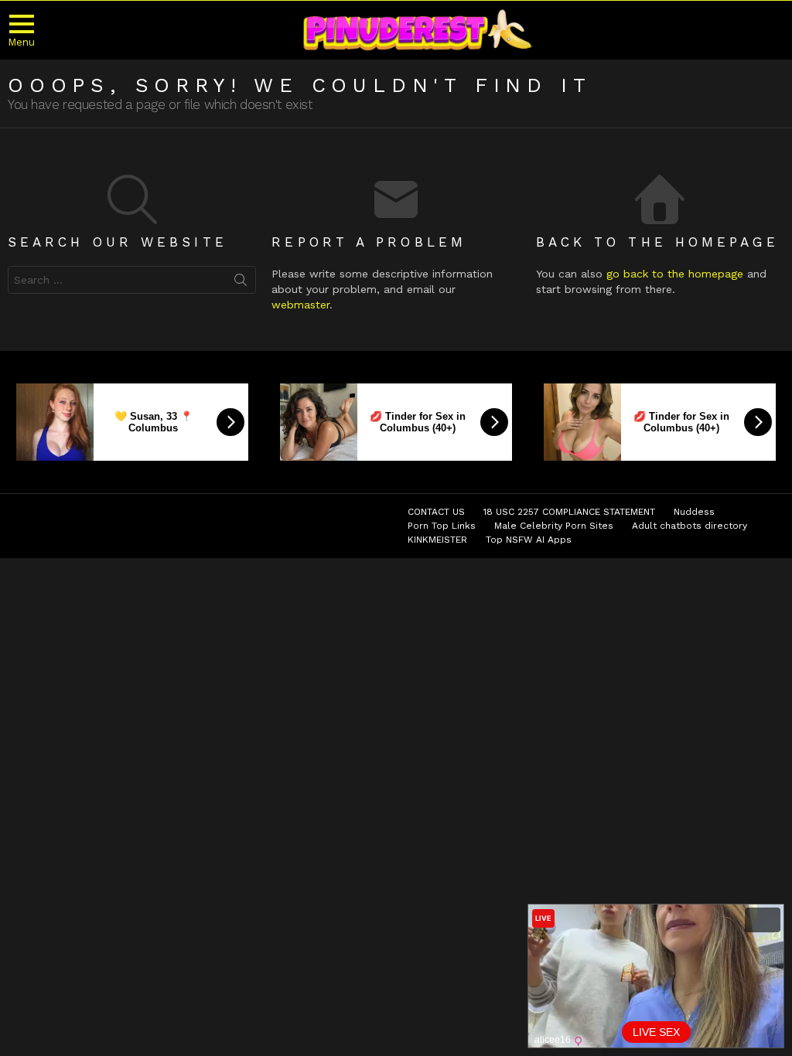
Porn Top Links (442, 525)
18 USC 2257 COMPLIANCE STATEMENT (569, 511)
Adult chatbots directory (689, 525)
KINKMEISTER (437, 539)
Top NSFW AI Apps (529, 539)
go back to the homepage (674, 273)
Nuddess (694, 511)
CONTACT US (436, 511)
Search (240, 283)
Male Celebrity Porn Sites (553, 525)
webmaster (300, 304)
